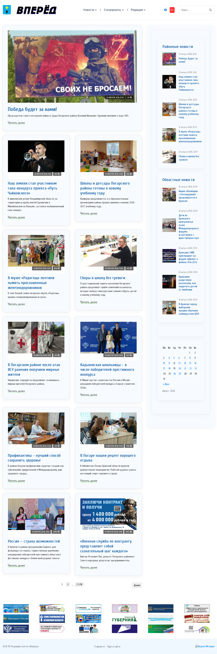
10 (164, 363)
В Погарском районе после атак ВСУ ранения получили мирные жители (34, 370)
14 (185, 363)
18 (170, 368)
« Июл (166, 384)
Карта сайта (113, 646)
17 (164, 368)
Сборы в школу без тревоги (102, 278)
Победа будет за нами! (32, 109)
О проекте (99, 646)
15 (190, 363)
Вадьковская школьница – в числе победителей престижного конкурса (107, 370)
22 (190, 368)
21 (185, 368)
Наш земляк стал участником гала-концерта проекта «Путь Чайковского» (32, 188)
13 (179, 363)
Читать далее (16, 122)
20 (180, 368)
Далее (137, 585)
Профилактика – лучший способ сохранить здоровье (34, 458)
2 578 (79, 584)
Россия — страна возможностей (34, 541)
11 (169, 363)
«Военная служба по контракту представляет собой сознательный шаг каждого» (106, 546)
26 (174, 373)
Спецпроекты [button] (112, 9)
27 (180, 373)
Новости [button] (88, 9)
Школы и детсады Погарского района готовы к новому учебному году (105, 188)
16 (195, 363)
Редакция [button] (137, 9)
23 (195, 368)
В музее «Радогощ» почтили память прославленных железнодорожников (31, 283)
